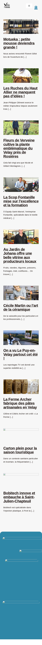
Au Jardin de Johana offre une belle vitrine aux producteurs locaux (19, 255)
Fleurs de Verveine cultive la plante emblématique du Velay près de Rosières (19, 148)
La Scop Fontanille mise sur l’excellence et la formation (21, 201)
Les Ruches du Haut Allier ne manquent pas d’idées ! (20, 92)
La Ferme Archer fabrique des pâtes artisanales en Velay (20, 403)
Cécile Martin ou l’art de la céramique (20, 307)
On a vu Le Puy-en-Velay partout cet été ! (20, 354)
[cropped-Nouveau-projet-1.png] (7, 2)
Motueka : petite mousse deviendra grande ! (18, 43)
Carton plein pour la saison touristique (20, 450)
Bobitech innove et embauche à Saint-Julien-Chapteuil (19, 497)
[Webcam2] (36, 6)
